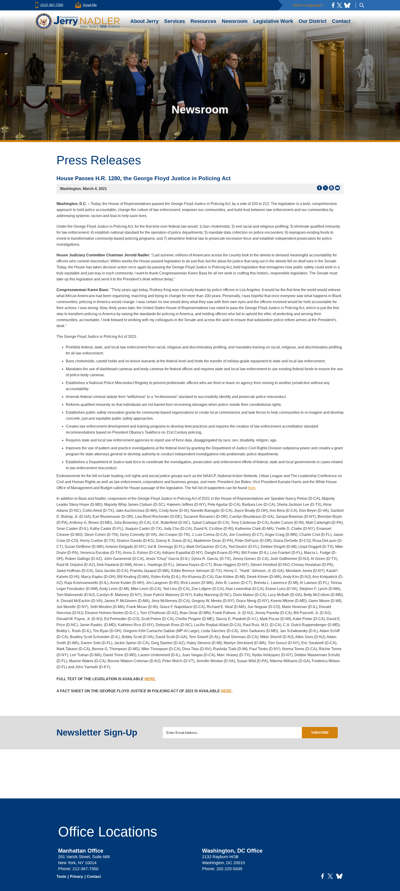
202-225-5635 (229, 868)
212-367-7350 (85, 868)
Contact (341, 21)
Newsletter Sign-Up (96, 732)
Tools (61, 877)
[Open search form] (361, 5)
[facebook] (333, 5)
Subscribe (320, 732)
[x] (339, 5)
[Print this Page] (331, 188)
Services (174, 21)
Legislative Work (273, 21)
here (251, 488)
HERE (149, 679)
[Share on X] (325, 188)
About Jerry (144, 21)
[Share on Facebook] (319, 188)
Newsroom (235, 21)
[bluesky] (347, 5)
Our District (312, 21)
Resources (203, 21)
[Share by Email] (337, 188)
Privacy (76, 877)
